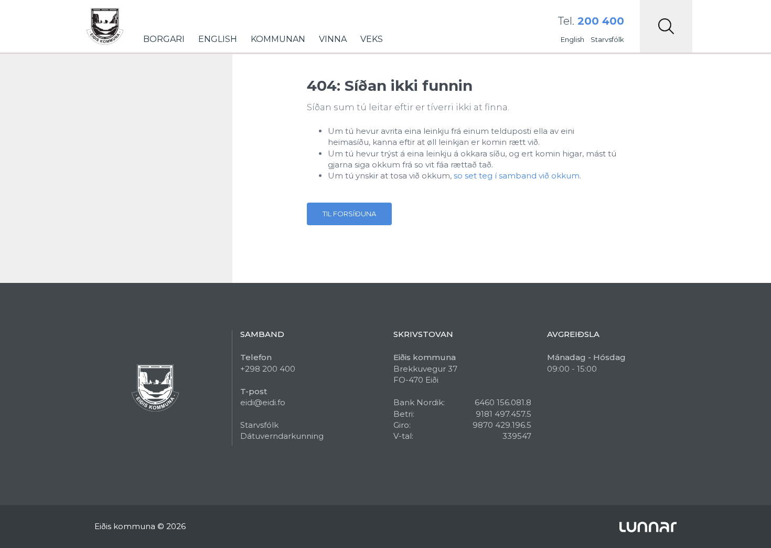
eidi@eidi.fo (262, 402)
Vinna (333, 39)
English (217, 39)
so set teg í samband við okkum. (517, 176)
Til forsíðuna (349, 213)
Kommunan (278, 39)
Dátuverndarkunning (282, 436)
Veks (371, 39)
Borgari (164, 39)
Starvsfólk (607, 39)
